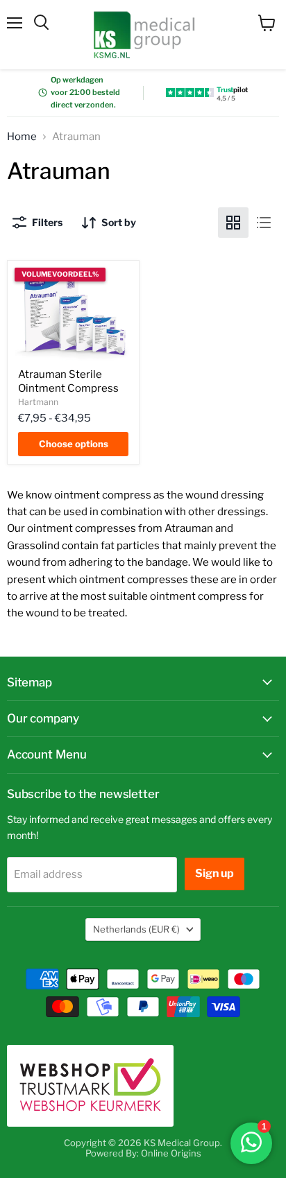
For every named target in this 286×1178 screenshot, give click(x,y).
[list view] (264, 222)
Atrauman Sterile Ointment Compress (68, 381)
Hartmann (38, 402)
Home (22, 137)
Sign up (214, 873)
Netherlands (136, 929)
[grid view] (233, 222)
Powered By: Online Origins (143, 1153)
